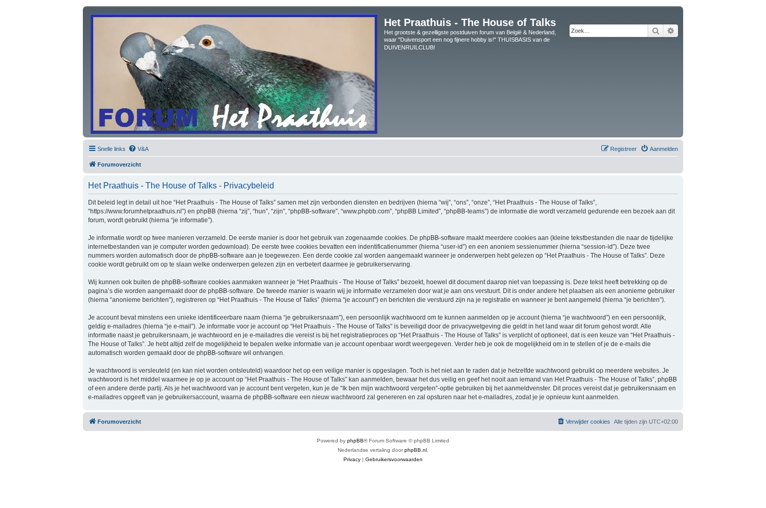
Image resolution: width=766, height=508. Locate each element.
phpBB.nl (415, 450)
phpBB (355, 440)
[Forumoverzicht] (234, 72)
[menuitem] (138, 149)
